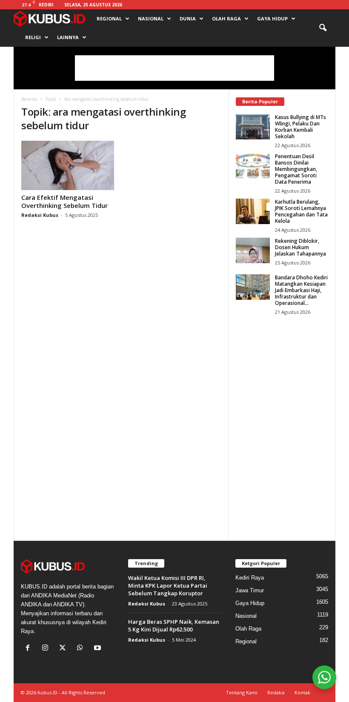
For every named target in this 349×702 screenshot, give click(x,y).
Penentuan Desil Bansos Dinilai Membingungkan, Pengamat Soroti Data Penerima (296, 169)
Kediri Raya (249, 577)
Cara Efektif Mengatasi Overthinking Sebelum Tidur (64, 201)
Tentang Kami (241, 692)
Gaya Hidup (272, 18)
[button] (322, 28)
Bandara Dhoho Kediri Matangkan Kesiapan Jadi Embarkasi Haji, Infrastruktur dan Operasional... (301, 290)
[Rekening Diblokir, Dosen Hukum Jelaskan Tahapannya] (253, 250)
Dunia (188, 18)
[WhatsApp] (82, 648)
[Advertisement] (174, 68)
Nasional (150, 18)
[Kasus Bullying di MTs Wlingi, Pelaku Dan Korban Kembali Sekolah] (253, 126)
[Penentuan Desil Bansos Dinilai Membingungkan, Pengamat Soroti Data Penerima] (253, 166)
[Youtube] (98, 648)
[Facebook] (29, 648)
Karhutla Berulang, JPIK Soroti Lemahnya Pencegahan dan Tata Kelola (301, 211)
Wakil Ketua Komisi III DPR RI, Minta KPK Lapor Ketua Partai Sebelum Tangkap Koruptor (167, 585)
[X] (64, 648)
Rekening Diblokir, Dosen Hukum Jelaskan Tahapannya (300, 247)
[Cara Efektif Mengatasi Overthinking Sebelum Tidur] (67, 165)
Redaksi (276, 692)
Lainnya (68, 37)
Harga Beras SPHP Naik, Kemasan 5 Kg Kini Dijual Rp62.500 (173, 625)
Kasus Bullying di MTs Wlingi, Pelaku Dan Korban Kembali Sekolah (300, 127)
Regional (109, 18)
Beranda (29, 99)
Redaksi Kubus (39, 215)
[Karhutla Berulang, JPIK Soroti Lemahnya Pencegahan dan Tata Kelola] (253, 211)
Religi (33, 37)
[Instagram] (47, 648)
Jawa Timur (249, 590)
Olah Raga (226, 18)
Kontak (302, 692)
